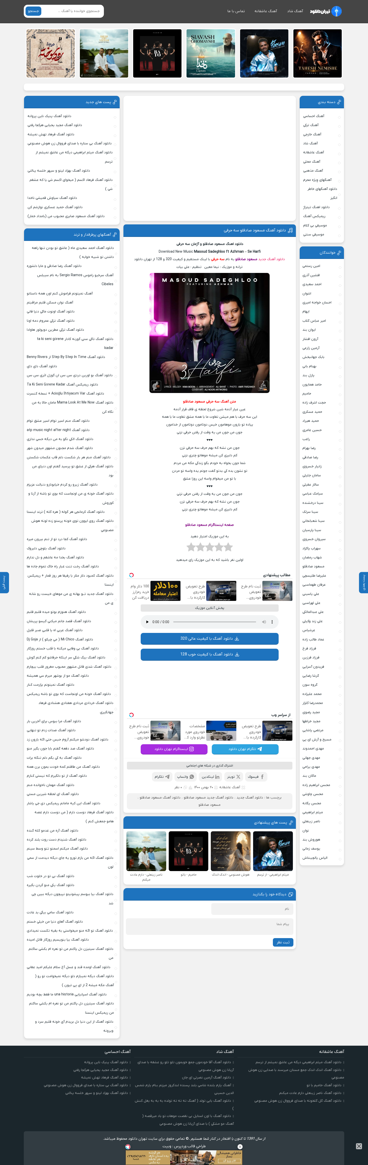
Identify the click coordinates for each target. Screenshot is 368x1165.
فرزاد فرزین (310, 657)
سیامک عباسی (312, 493)
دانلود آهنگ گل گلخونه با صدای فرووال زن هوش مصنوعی (297, 1100)
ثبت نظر (283, 942)
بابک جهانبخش (313, 357)
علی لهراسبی (311, 603)
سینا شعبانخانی (313, 521)
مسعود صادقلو (246, 259)
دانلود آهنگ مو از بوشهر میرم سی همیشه (58, 675)
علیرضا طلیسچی (314, 575)
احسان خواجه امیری (316, 302)
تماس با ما (236, 11)
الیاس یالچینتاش (314, 858)
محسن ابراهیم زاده (316, 785)
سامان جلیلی (311, 475)
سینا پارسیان (311, 530)
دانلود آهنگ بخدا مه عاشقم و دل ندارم (55, 557)
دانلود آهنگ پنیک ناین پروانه (49, 116)
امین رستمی (311, 266)
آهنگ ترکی (310, 125)
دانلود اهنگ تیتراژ (316, 207)
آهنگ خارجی (312, 134)
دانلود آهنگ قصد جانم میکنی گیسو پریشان (59, 621)
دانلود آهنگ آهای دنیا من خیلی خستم (55, 921)
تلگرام (159, 776)
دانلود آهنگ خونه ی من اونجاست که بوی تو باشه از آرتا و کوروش (70, 498)
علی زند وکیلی (312, 621)
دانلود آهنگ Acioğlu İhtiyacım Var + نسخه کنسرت (65, 393)
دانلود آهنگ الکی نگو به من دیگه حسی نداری (60, 439)
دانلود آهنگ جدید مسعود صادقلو (208, 797)
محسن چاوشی (312, 794)
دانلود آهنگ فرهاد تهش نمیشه (51, 134)
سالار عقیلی (310, 484)
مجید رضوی (311, 712)
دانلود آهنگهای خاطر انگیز (322, 193)
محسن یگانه (311, 803)
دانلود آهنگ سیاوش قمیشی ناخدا (52, 198)
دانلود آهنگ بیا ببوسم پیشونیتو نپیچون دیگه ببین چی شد (72, 899)
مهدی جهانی (311, 757)
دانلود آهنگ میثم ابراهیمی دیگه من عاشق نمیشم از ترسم (74, 157)
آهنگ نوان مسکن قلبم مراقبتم (50, 302)
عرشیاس (308, 630)
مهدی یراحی (311, 766)
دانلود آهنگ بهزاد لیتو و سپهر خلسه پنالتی (59, 170)
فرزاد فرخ (309, 648)
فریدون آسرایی (313, 666)
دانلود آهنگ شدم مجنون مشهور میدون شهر (60, 448)
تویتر (231, 776)
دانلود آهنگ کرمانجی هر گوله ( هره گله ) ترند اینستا (66, 512)
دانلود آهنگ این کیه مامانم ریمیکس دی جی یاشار (63, 803)
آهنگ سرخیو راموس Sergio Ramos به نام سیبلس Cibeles (75, 280)
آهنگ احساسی (313, 116)
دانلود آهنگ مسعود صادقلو (160, 797)
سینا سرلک (310, 512)
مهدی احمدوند (313, 748)
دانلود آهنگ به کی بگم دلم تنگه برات (54, 757)
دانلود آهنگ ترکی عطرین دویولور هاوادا (55, 329)
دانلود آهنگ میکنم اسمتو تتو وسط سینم (57, 848)
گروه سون (309, 684)
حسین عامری (312, 430)
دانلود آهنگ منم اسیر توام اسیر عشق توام (58, 421)
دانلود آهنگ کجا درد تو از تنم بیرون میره (57, 539)
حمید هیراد (310, 421)
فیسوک (253, 776)
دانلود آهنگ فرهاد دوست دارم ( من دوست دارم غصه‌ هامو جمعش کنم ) (74, 817)
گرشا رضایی (310, 675)
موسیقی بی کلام (315, 225)
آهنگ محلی (311, 161)
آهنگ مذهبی (313, 170)
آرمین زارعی (310, 348)
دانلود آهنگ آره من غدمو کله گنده (52, 830)
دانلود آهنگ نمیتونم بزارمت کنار (50, 684)
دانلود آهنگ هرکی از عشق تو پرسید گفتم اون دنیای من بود (72, 471)
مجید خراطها (311, 721)
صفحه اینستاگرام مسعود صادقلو (209, 525)
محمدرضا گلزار (312, 703)
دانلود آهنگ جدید (271, 259)
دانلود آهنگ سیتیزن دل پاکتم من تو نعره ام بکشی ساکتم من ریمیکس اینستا (71, 1008)
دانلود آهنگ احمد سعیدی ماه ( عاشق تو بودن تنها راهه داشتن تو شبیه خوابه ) (73, 252)
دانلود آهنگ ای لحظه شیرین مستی (53, 794)
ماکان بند (309, 775)
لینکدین (208, 776)
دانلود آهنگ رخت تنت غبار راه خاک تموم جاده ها (63, 566)
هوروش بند (311, 839)
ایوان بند (309, 329)
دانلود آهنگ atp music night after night (58, 430)
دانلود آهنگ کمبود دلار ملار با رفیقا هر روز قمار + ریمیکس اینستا (70, 580)
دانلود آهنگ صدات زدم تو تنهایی (51, 730)
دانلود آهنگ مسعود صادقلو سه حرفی (255, 230)
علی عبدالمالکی (313, 612)
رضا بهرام (309, 448)
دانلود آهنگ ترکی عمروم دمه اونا (51, 320)
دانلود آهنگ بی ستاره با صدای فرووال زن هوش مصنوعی (70, 143)
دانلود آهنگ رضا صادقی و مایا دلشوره (54, 266)
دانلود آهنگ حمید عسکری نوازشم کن (55, 207)
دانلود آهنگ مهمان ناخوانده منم (50, 785)
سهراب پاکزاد (311, 548)
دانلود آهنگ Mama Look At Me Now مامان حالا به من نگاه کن (72, 407)
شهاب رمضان (312, 557)
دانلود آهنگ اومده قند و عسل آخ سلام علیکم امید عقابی (68, 967)
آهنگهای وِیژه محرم (317, 180)
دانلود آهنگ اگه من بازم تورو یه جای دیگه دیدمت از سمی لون (70, 862)
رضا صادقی (310, 457)
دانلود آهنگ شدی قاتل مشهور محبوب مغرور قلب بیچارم (69, 666)
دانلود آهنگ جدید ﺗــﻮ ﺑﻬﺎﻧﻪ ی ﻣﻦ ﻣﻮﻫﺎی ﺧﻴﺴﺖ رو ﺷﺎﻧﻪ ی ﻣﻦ (71, 598)
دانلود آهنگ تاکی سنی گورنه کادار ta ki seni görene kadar (75, 343)
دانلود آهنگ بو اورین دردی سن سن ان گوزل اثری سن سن (70, 375)
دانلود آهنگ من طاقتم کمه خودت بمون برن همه (63, 766)
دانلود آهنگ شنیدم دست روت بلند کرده (56, 839)
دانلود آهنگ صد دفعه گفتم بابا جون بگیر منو (60, 748)
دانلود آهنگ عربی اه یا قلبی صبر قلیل (55, 630)
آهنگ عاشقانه (266, 11)
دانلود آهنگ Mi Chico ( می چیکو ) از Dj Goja (60, 639)
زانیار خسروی (312, 466)
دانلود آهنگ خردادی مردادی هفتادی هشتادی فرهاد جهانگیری (76, 707)
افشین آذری (311, 275)
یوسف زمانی (311, 848)
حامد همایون (312, 384)
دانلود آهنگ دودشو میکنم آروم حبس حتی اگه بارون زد (67, 739)
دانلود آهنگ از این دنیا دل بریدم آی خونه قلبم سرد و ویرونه (74, 1026)
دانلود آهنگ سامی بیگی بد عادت (50, 912)
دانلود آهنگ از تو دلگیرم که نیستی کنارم (57, 775)
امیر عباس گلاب (314, 320)
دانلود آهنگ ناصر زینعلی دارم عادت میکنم (310, 1093)
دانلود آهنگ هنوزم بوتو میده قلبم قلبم (56, 612)
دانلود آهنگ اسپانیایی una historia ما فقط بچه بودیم (67, 994)
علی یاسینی (310, 594)
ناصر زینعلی (311, 821)
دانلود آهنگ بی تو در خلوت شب (50, 876)
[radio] (228, 548)
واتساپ (182, 776)
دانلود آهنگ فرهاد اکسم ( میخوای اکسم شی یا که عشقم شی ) (71, 184)
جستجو (33, 11)
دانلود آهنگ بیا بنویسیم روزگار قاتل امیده (58, 939)
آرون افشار (310, 339)
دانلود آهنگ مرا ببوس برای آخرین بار (54, 721)
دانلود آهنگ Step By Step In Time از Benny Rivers (66, 357)
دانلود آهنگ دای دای (42, 366)
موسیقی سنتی (313, 234)
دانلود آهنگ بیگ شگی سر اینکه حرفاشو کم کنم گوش (66, 657)
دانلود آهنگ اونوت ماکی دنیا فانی (51, 311)
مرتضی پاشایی (312, 730)
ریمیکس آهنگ (314, 216)
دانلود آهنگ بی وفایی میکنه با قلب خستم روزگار (63, 648)
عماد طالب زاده (313, 639)
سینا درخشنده (312, 503)
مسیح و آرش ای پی (316, 739)
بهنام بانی (309, 366)
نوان (305, 830)
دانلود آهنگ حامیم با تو (324, 1085)
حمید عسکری (312, 412)
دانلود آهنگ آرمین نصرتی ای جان (206, 1077)
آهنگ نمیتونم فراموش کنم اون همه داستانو (60, 293)
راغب (306, 439)
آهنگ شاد (295, 11)
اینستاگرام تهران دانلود (171, 749)
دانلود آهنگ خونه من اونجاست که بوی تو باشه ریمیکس (69, 694)
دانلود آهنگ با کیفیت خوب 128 (206, 654)
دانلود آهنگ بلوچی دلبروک (46, 548)
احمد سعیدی (311, 284)
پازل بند (308, 375)
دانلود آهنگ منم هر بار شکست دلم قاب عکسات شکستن (69, 457)
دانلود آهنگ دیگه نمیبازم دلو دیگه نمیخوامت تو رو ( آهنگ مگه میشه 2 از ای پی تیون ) (74, 981)
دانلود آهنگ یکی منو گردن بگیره (50, 885)
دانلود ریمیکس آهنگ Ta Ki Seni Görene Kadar (62, 384)
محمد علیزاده (312, 694)
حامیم (306, 393)
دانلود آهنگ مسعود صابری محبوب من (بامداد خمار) (66, 216)
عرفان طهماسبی (314, 584)
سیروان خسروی (314, 539)
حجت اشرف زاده (314, 402)
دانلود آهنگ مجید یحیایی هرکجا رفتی (55, 125)
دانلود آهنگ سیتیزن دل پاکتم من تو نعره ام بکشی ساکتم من (71, 953)
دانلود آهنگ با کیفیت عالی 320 (206, 638)
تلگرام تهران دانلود (242, 749)
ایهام (305, 311)
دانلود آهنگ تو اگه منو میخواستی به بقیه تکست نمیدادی (70, 930)
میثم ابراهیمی (312, 812)
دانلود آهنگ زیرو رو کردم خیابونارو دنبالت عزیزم (62, 484)
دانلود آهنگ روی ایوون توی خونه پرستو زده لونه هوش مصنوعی (72, 525)
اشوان (306, 293)
